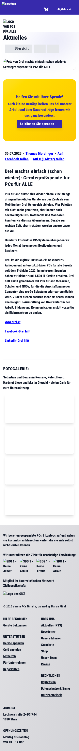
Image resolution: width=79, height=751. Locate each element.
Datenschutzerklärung (55, 688)
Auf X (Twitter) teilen (48, 159)
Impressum (48, 682)
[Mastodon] (52, 9)
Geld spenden (12, 650)
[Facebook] (4, 9)
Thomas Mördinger (39, 153)
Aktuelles (47, 625)
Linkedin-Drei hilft (17, 341)
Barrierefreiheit (51, 695)
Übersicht (21, 48)
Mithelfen (9, 656)
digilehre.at (64, 9)
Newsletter (48, 632)
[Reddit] (40, 9)
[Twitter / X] (10, 9)
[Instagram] (16, 9)
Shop (44, 651)
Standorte (47, 645)
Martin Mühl (58, 606)
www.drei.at (12, 322)
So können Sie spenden (37, 124)
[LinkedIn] (22, 9)
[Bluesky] (46, 9)
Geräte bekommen (15, 625)
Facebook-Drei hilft (17, 331)
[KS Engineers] (53, 49)
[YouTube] (28, 9)
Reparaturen (11, 669)
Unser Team (49, 658)
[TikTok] (34, 9)
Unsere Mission (51, 638)
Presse (45, 664)
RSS (58, 625)
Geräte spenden (13, 643)
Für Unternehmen (14, 663)
